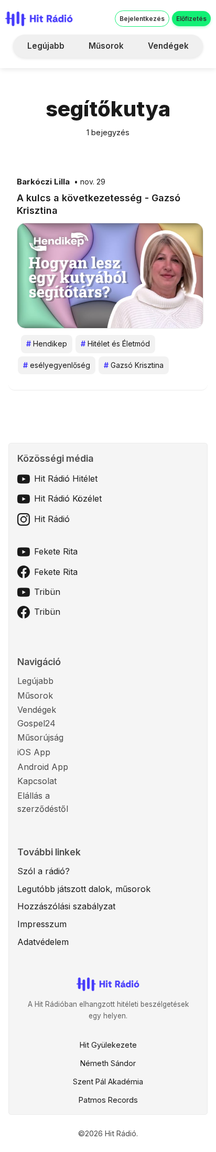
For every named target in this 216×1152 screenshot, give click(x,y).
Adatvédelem (43, 942)
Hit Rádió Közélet (68, 498)
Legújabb (45, 46)
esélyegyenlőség (56, 365)
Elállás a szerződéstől (42, 802)
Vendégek (168, 46)
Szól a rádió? (43, 871)
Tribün (47, 591)
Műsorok (106, 46)
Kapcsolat (37, 781)
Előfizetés (191, 19)
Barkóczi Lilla (43, 182)
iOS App (33, 752)
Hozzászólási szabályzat (66, 906)
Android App (42, 767)
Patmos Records (108, 1099)
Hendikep (46, 343)
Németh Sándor (108, 1063)
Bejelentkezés (142, 19)
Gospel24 (36, 723)
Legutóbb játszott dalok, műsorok (83, 889)
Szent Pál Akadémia (108, 1081)
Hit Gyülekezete (108, 1044)
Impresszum (42, 924)
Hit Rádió (52, 519)
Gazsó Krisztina (134, 365)
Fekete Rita (56, 551)
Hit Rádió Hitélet (66, 478)
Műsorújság (40, 737)
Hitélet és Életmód (115, 343)
